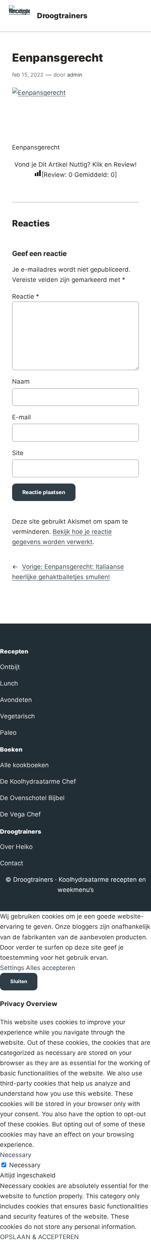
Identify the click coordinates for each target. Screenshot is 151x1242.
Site (17, 453)
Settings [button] (12, 967)
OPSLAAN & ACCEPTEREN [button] (39, 1237)
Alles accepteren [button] (50, 967)
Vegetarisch (17, 716)
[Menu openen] (137, 15)
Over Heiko (16, 846)
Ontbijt (10, 667)
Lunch (9, 683)
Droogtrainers (62, 15)
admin (74, 74)
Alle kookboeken (24, 765)
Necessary (24, 1165)
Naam (21, 381)
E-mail (21, 417)
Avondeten (16, 699)
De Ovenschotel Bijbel (32, 798)
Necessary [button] (15, 1154)
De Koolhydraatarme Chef (38, 781)
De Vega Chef (20, 814)
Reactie (25, 296)
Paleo (8, 732)
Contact (11, 863)
